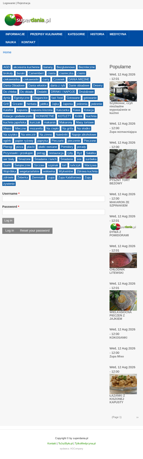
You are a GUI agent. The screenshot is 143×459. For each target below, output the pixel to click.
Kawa (76, 110)
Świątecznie (22, 165)
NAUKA (11, 42)
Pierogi (7, 146)
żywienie (9, 183)
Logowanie (9, 3)
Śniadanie (66, 159)
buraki (21, 73)
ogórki (7, 140)
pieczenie (74, 140)
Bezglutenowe (66, 67)
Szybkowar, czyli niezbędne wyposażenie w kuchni (121, 108)
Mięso (7, 128)
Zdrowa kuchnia (87, 171)
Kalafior (8, 110)
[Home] (29, 20)
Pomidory (67, 146)
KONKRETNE (45, 116)
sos (79, 159)
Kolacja (89, 110)
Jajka (55, 104)
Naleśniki (62, 134)
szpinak (53, 165)
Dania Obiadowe (14, 85)
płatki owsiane (48, 146)
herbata (31, 104)
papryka (42, 140)
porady (81, 146)
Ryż (79, 153)
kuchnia (91, 116)
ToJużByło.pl (65, 443)
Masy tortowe (85, 122)
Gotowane (73, 98)
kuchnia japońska (14, 122)
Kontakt (51, 443)
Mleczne (20, 128)
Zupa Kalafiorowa (69, 177)
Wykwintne (66, 171)
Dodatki (42, 91)
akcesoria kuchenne (26, 67)
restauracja (56, 153)
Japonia (68, 104)
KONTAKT (28, 42)
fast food (57, 98)
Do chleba (9, 91)
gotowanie (90, 98)
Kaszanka (62, 110)
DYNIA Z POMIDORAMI (119, 233)
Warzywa (90, 165)
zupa (51, 177)
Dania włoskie (37, 85)
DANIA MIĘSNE (79, 79)
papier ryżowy (24, 140)
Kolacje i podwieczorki (17, 116)
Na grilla (67, 128)
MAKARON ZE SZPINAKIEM (119, 204)
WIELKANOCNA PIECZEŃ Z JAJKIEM (120, 315)
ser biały (8, 159)
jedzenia (82, 104)
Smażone (24, 159)
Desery (98, 85)
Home (7, 52)
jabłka (44, 104)
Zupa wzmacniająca (123, 131)
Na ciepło (52, 128)
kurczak (35, 122)
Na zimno (46, 134)
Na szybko (10, 134)
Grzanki (18, 104)
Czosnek (59, 79)
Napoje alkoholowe (84, 134)
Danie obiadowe (79, 85)
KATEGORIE (76, 34)
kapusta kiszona (41, 110)
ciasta (51, 73)
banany (48, 67)
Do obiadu (26, 91)
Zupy (88, 177)
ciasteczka (66, 73)
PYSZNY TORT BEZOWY (120, 181)
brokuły (8, 73)
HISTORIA (97, 34)
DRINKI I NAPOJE (63, 91)
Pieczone (90, 140)
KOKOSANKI (118, 337)
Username (9, 193)
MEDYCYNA (118, 34)
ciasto (81, 73)
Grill (6, 104)
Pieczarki (58, 140)
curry (46, 79)
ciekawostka (11, 79)
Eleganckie (40, 98)
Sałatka (91, 153)
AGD (6, 67)
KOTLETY (64, 116)
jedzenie (96, 104)
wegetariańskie (29, 171)
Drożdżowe (86, 91)
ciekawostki (31, 79)
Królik (78, 116)
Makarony (65, 122)
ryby (70, 153)
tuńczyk (75, 165)
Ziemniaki (38, 177)
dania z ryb (57, 85)
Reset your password (35, 230)
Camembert (36, 73)
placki (31, 146)
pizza (19, 146)
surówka (90, 159)
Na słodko (83, 128)
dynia (6, 98)
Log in (9, 230)
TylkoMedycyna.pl (85, 443)
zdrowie (8, 177)
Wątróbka (9, 171)
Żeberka (22, 177)
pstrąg (41, 153)
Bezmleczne (87, 67)
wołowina (49, 171)
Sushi (7, 165)
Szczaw (39, 165)
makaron (49, 122)
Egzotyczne (21, 98)
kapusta (22, 110)
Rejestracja (23, 3)
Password (9, 206)
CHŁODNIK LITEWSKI (117, 271)
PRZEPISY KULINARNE (46, 34)
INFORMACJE (15, 34)
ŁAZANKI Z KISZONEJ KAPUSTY (117, 399)
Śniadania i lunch (45, 159)
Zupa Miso (117, 356)
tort (64, 165)
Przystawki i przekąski (18, 153)
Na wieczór (28, 134)
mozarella (36, 128)
